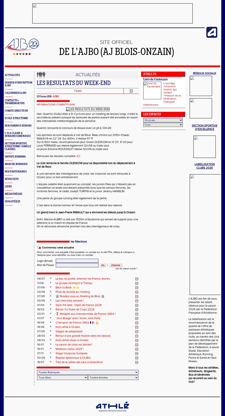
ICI (78, 156)
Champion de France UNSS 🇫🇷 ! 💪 (77, 322)
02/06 (41, 292)
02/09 (41, 358)
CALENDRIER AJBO (15, 93)
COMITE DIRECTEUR (16, 110)
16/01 (40, 344)
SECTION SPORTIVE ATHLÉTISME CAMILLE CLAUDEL (18, 146)
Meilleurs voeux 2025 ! (70, 349)
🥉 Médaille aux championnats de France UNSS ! (86, 314)
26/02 (41, 336)
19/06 (40, 322)
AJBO (56, 96)
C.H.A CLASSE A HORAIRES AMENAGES (18, 134)
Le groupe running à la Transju (74, 283)
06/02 (41, 340)
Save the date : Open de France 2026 (79, 305)
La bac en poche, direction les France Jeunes (83, 278)
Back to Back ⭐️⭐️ (67, 287)
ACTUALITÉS (12, 75)
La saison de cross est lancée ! (74, 344)
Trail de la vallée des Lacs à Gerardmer (79, 362)
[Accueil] (22, 54)
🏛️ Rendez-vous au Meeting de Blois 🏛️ (80, 296)
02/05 (41, 300)
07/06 (41, 287)
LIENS (8, 186)
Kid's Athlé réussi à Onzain (72, 340)
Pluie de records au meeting (73, 292)
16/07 (40, 362)
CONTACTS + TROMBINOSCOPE (15, 102)
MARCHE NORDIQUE (16, 164)
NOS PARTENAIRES (16, 171)
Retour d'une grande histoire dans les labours (83, 336)
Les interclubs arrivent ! (69, 300)
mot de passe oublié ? (126, 268)
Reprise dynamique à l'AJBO (73, 358)
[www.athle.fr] (211, 37)
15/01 (40, 349)
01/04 (40, 305)
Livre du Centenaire (155, 79)
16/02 (40, 309)
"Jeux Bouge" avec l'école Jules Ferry (78, 318)
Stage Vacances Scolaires (71, 353)
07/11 (40, 353)
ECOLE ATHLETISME (16, 118)
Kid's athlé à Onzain (68, 327)
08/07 (41, 278)
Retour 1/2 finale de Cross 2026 (75, 309)
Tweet (78, 91)
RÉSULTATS (11, 179)
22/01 (40, 314)
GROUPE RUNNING (15, 156)
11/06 (40, 283)
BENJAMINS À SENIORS (18, 125)
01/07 (40, 318)
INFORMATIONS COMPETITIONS (56, 104)
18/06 (40, 327)
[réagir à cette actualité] (136, 279)
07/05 (41, 296)
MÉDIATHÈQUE (13, 194)
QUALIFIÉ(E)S (12, 201)
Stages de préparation (69, 331)
